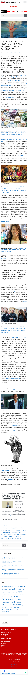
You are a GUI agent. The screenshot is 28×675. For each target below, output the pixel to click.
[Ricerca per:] (12, 545)
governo (9, 596)
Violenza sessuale (5, 611)
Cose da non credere (10, 97)
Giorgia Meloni (4, 596)
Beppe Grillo (14, 528)
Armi (14, 586)
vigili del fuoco (17, 609)
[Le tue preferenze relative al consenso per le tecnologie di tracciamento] (25, 672)
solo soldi (12, 430)
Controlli (11, 592)
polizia (5, 604)
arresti (18, 586)
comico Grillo (12, 389)
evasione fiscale (5, 594)
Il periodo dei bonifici (19, 291)
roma (11, 607)
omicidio (13, 602)
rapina (22, 605)
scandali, (10, 479)
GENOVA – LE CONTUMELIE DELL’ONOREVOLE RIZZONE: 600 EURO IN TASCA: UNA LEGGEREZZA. (13, 132)
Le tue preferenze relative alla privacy (15, 671)
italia (14, 599)
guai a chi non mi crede (19, 337)
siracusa (21, 607)
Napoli (7, 602)
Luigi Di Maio (9, 530)
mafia (19, 599)
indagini (11, 599)
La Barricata (6, 526)
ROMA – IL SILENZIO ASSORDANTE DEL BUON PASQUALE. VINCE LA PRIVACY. (14, 250)
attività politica (15, 425)
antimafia (11, 586)
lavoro (16, 599)
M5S (15, 530)
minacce (3, 602)
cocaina (4, 592)
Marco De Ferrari (21, 530)
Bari (3, 589)
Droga (19, 592)
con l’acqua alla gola (14, 77)
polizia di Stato (14, 605)
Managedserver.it (14, 664)
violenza (21, 609)
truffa (11, 609)
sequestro (17, 607)
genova (22, 594)
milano (23, 599)
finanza (15, 594)
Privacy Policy (5, 622)
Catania (22, 589)
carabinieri (12, 589)
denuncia (15, 592)
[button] (25, 2)
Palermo (18, 602)
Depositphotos (14, 666)
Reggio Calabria (5, 607)
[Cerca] (25, 15)
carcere (19, 589)
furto (19, 594)
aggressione (5, 586)
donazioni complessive (13, 378)
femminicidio (11, 594)
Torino (8, 609)
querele (25, 301)
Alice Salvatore (7, 528)
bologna (5, 589)
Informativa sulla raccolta (8, 673)
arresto (22, 586)
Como (7, 592)
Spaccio (4, 609)
